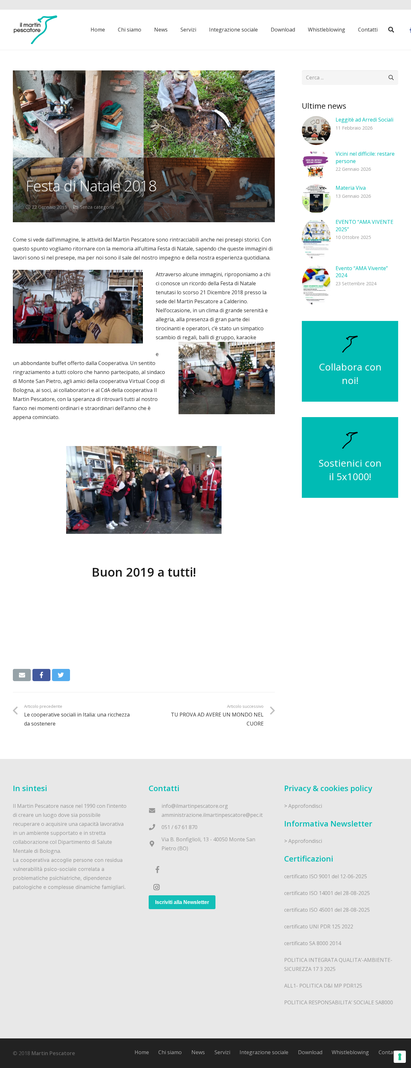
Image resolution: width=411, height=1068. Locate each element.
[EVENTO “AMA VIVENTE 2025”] (316, 238)
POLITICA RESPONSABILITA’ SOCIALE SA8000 (338, 1002)
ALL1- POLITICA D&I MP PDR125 (323, 985)
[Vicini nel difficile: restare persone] (316, 164)
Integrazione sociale (264, 1052)
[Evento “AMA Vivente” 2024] (316, 285)
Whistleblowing (350, 1052)
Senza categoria (97, 207)
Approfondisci (305, 805)
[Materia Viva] (316, 198)
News (198, 1052)
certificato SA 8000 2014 (312, 943)
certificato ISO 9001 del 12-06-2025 (325, 876)
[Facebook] (157, 870)
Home (142, 1052)
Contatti (388, 1052)
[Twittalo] (61, 675)
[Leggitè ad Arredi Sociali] (316, 130)
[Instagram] (157, 887)
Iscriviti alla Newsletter (182, 902)
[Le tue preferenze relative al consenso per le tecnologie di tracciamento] (400, 1057)
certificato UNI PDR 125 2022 (318, 926)
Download (310, 1052)
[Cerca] (391, 30)
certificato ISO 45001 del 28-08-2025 (327, 909)
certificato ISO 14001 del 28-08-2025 (327, 893)
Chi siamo (170, 1052)
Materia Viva (351, 187)
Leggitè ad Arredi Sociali (364, 119)
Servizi (222, 1052)
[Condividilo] (41, 675)
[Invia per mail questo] (22, 675)
